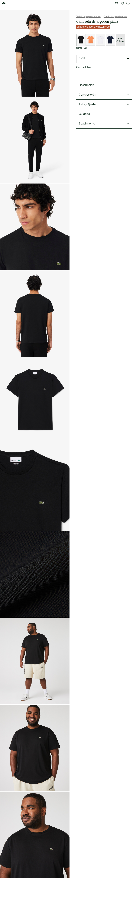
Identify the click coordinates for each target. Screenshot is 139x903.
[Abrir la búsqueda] (128, 3)
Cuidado (84, 114)
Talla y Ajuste (87, 104)
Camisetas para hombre (115, 17)
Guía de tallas (83, 67)
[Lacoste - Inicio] (4, 3)
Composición (87, 94)
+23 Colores (120, 40)
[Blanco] (100, 40)
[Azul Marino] (110, 40)
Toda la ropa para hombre (88, 17)
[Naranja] (90, 40)
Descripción (86, 85)
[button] (122, 3)
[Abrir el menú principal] (135, 3)
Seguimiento (87, 123)
